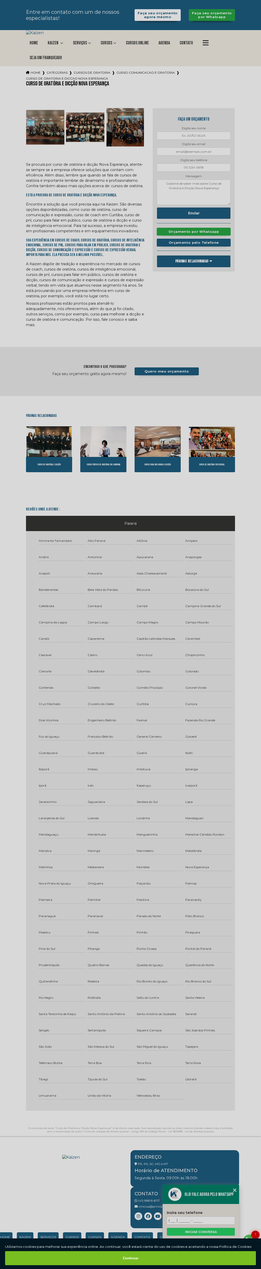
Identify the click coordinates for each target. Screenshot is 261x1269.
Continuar (130, 1258)
